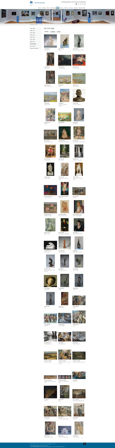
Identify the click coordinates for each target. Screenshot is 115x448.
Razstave (39, 7)
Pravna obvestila (41, 443)
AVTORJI (58, 31)
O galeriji (75, 7)
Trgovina (61, 7)
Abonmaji (71, 7)
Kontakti (37, 443)
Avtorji (54, 443)
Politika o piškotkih (32, 443)
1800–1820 (32, 35)
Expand (84, 444)
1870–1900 (32, 39)
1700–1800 (32, 32)
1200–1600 (32, 28)
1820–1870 (32, 37)
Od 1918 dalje (40, 24)
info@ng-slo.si (62, 446)
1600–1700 (32, 30)
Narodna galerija (32, 24)
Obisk (48, 7)
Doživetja (66, 7)
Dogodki (44, 7)
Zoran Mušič (32, 46)
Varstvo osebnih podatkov (48, 443)
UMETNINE (46, 31)
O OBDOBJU (53, 31)
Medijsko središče (82, 7)
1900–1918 (32, 41)
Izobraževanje (52, 7)
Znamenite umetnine (34, 48)
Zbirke (57, 7)
